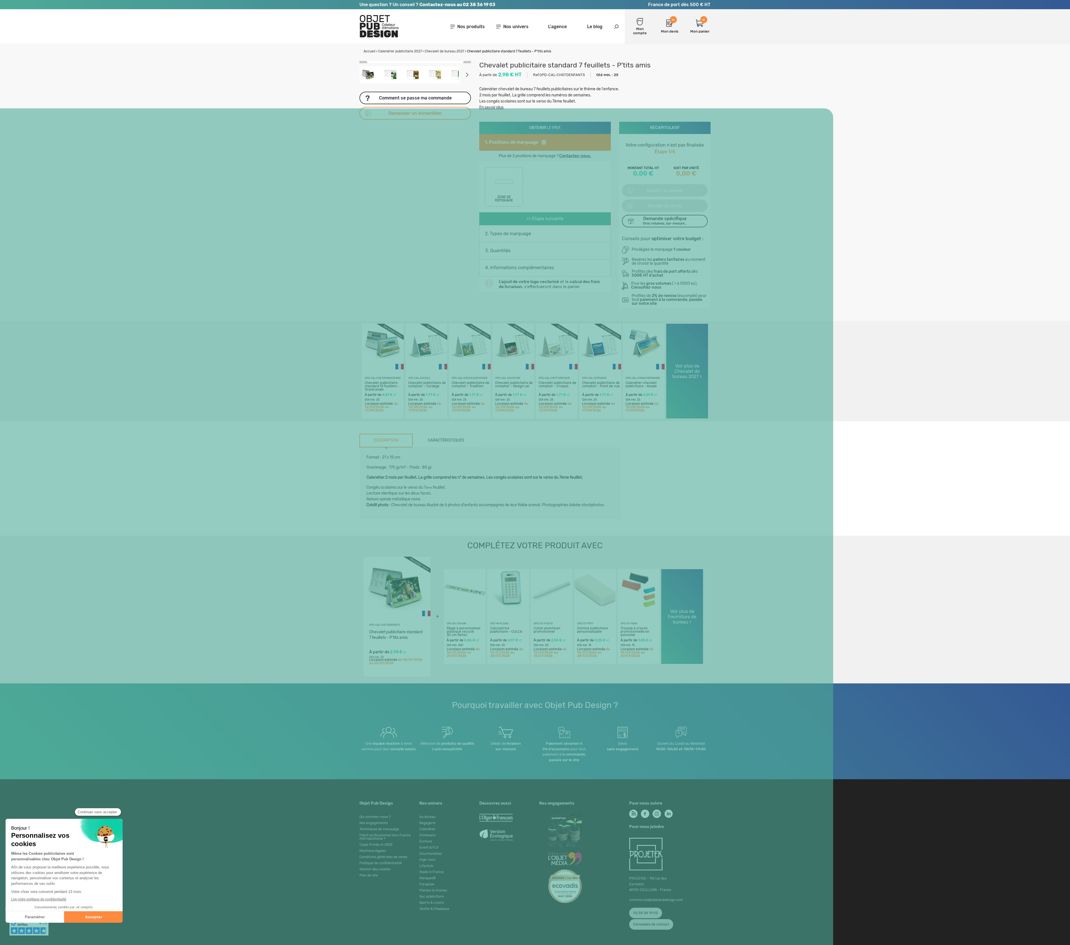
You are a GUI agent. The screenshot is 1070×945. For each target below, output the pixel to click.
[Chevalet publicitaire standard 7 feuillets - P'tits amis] (396, 619)
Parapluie (426, 884)
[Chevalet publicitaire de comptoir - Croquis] (557, 364)
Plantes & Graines (433, 890)
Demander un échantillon (415, 113)
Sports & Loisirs (431, 903)
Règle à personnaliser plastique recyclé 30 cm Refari (464, 632)
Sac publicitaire (431, 896)
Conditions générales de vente (383, 857)
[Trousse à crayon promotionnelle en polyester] (639, 609)
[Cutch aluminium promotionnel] (552, 609)
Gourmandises (430, 854)
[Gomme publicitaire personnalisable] (595, 609)
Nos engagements (373, 823)
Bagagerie (427, 823)
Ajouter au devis (664, 205)
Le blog (594, 26)
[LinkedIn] (668, 812)
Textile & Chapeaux (434, 909)
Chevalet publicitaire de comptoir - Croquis (557, 384)
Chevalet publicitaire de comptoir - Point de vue (601, 384)
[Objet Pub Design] (379, 36)
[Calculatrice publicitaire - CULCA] (508, 609)
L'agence (557, 26)
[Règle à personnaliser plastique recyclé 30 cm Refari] (465, 609)
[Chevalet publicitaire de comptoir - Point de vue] (600, 364)
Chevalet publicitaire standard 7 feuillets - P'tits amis (395, 635)
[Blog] (633, 812)
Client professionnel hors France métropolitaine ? (385, 837)
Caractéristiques (446, 440)
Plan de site (368, 875)
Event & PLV (429, 847)
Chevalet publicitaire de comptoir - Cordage (427, 384)
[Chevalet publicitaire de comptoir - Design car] (513, 364)
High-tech (427, 860)
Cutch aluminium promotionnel (547, 630)
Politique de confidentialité (380, 863)
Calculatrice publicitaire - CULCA (506, 630)
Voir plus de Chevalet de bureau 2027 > (687, 371)
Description (386, 440)
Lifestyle (426, 866)
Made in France (431, 872)
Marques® (427, 878)
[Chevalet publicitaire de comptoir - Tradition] (470, 364)
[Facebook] (644, 812)
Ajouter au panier (664, 190)
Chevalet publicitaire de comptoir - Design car (514, 384)
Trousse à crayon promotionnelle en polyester (635, 632)
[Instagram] (656, 812)
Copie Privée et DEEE (376, 845)
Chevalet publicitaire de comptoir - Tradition (470, 384)
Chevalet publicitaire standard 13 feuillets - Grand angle (382, 386)
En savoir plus (491, 107)
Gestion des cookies (375, 869)
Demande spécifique (665, 220)
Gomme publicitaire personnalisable (592, 630)
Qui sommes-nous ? (374, 817)
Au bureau (427, 817)
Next (467, 74)
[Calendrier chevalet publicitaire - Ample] (644, 364)
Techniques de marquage (379, 829)
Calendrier (427, 829)
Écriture (425, 841)
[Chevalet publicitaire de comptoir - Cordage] (426, 364)
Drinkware (427, 835)
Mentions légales (372, 851)
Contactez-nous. (575, 156)
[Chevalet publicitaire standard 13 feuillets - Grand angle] (383, 364)
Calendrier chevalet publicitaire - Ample (641, 384)
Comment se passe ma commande (415, 98)
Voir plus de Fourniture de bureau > (682, 617)
